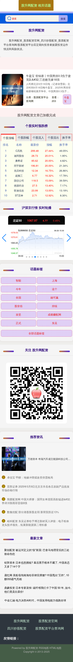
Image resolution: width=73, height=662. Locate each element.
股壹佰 (19, 306)
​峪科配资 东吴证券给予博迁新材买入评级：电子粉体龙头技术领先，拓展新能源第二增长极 (35, 523)
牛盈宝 (66, 99)
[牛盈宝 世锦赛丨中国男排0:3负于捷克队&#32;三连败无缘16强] (12, 90)
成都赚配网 (54, 314)
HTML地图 (55, 648)
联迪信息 (19, 190)
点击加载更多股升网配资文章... (37, 115)
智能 (18, 280)
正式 (18, 323)
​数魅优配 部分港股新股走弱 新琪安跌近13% (33, 512)
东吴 (54, 323)
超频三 (19, 175)
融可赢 (54, 297)
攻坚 (18, 314)
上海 (54, 280)
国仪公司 (19, 180)
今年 (18, 289)
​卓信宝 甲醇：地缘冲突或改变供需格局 (30, 477)
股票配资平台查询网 (49, 628)
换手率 (66, 137)
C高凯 (19, 150)
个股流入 (38, 137)
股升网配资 (22, 620)
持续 (54, 306)
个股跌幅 (23, 137)
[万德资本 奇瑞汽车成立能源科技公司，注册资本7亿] (14, 459)
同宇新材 (19, 165)
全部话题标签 (36, 333)
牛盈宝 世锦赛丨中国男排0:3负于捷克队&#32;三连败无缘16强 (48, 78)
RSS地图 (44, 648)
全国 (18, 297)
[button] (4, 238)
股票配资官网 (48, 620)
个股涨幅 (8, 138)
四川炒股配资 (16, 628)
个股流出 (53, 137)
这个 (54, 289)
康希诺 (19, 160)
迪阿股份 (19, 155)
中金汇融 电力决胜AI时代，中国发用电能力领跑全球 (35, 600)
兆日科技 (19, 170)
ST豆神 (19, 195)
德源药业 (19, 185)
